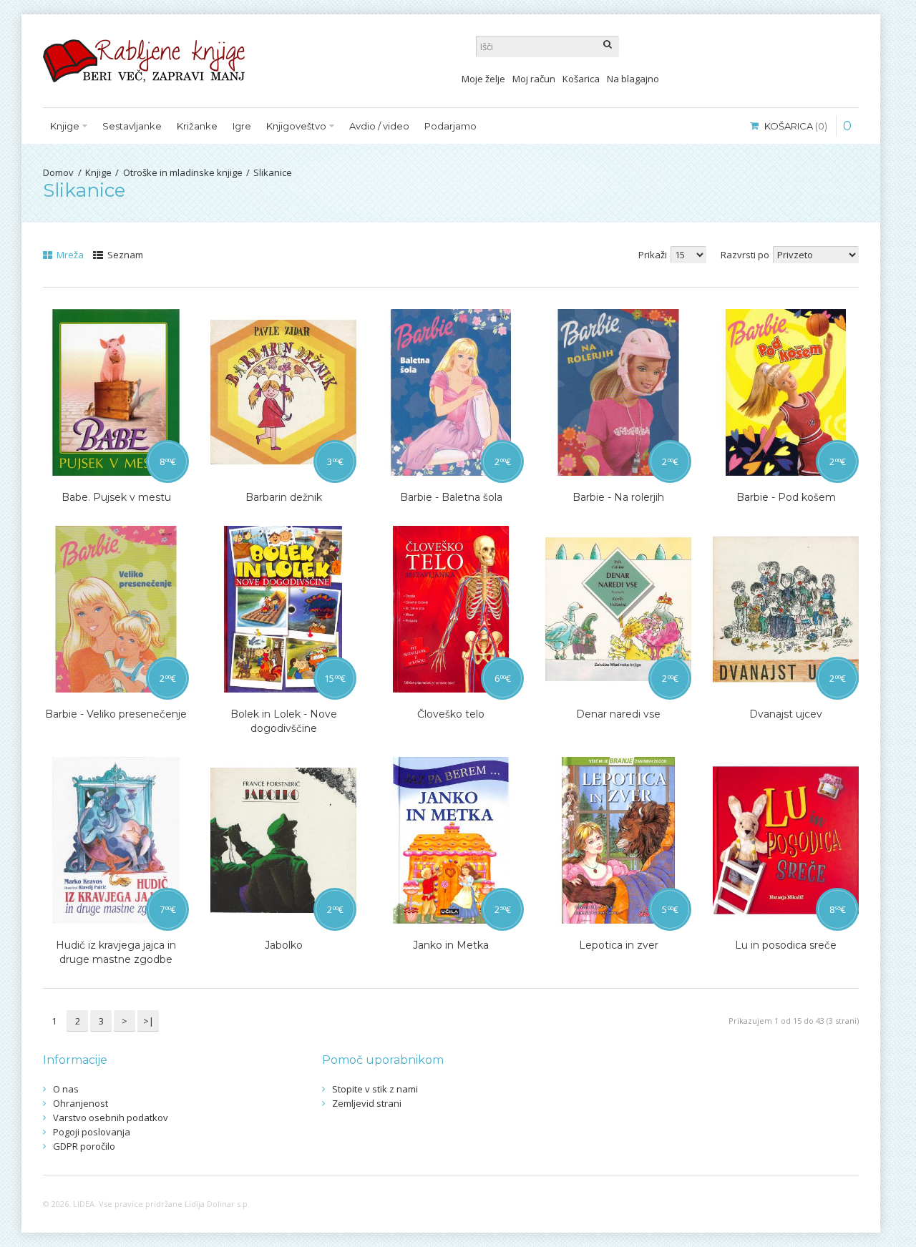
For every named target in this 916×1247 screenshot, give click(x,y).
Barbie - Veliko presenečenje (116, 714)
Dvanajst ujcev (785, 714)
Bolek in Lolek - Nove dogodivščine (283, 721)
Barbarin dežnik (283, 497)
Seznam (124, 254)
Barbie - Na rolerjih (618, 497)
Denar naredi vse (618, 714)
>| (148, 1020)
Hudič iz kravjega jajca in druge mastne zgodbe (116, 952)
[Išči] (608, 46)
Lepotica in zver (618, 945)
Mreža (69, 254)
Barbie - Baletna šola (451, 497)
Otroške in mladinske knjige (183, 172)
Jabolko (284, 945)
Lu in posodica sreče (786, 945)
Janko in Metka (451, 945)
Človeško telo (450, 714)
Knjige (98, 172)
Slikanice (272, 172)
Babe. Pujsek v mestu (116, 497)
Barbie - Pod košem (786, 497)
